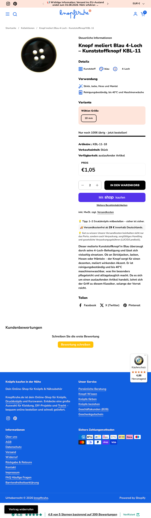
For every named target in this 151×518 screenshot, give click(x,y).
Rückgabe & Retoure (19, 462)
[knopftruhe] (75, 14)
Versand (11, 452)
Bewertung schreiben (75, 345)
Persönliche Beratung (92, 389)
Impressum (13, 472)
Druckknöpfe (14, 401)
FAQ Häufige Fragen (18, 477)
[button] (15, 14)
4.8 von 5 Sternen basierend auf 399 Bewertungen (82, 514)
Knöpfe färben (87, 399)
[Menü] (145, 356)
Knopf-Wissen (87, 394)
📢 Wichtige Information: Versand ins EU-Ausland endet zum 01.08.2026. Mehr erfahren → (75, 3)
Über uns (11, 437)
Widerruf (11, 457)
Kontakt (11, 467)
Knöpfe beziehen (89, 404)
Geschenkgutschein (90, 414)
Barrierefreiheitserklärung (22, 482)
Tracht (62, 405)
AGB (8, 442)
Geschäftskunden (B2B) (93, 409)
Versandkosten (105, 212)
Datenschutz (14, 447)
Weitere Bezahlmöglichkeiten (111, 205)
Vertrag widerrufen (21, 509)
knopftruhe (41, 498)
